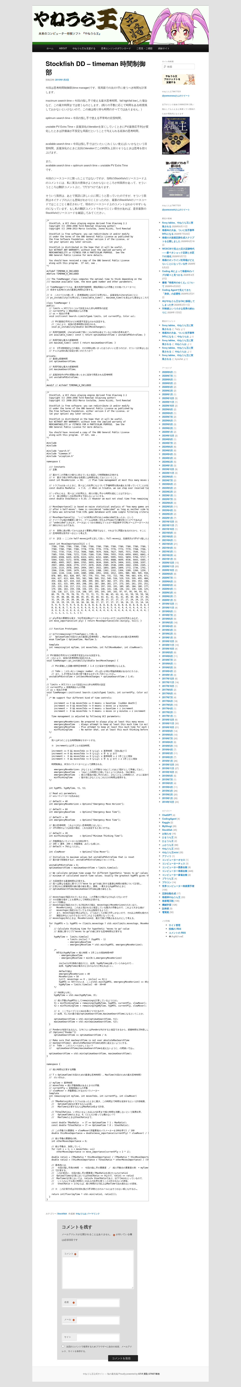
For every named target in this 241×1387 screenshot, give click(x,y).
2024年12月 (168, 435)
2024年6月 (167, 446)
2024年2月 (167, 461)
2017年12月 (168, 678)
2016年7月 (167, 738)
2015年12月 (168, 764)
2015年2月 (167, 794)
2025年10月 (168, 405)
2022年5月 (167, 506)
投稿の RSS (175, 928)
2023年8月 (167, 476)
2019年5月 (167, 622)
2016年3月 (167, 753)
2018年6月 (167, 663)
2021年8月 (167, 536)
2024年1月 (167, 465)
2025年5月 (167, 424)
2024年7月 (167, 443)
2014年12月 (168, 801)
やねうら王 (168, 848)
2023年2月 (167, 491)
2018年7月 (167, 659)
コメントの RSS (177, 932)
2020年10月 (168, 570)
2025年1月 (167, 431)
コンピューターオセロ (173, 859)
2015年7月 (167, 779)
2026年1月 (167, 394)
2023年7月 (167, 480)
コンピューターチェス (173, 863)
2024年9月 (167, 439)
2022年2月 (167, 514)
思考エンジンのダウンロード (116, 48)
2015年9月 (167, 775)
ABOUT (63, 48)
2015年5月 (167, 783)
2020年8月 (167, 573)
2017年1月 (167, 715)
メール (69, 1319)
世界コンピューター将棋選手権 (178, 886)
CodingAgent (169, 818)
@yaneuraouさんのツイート (176, 95)
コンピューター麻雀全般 (174, 874)
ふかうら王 (168, 845)
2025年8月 (167, 413)
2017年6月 (167, 701)
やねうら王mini (170, 852)
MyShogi (167, 826)
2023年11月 (168, 472)
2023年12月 (168, 469)
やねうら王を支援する (84, 48)
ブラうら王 (168, 878)
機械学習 (166, 904)
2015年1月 (167, 798)
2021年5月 (167, 543)
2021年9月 (167, 532)
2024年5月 (167, 450)
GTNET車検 (154, 1373)
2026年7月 (167, 375)
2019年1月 (167, 637)
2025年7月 (167, 416)
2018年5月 (167, 667)
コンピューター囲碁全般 (174, 867)
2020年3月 (167, 592)
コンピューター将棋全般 (174, 871)
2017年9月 (167, 689)
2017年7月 (167, 697)
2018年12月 (168, 641)
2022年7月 (167, 499)
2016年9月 (167, 731)
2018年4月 (167, 671)
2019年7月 (167, 615)
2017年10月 (168, 686)
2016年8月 (167, 734)
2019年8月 (167, 611)
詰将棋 (165, 908)
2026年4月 (167, 386)
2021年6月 (167, 540)
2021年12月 (168, 521)
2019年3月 (167, 629)
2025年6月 (167, 420)
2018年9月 (167, 652)
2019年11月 (168, 607)
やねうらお (81, 1213)
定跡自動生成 (169, 893)
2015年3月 (167, 790)
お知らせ (166, 833)
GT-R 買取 (143, 1373)
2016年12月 (168, 719)
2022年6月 (167, 502)
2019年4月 (167, 626)
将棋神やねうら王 (171, 897)
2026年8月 (167, 372)
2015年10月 (168, 772)
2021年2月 (167, 555)
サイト (67, 1337)
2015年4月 (167, 787)
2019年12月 (168, 603)
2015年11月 (168, 768)
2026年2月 (167, 390)
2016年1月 (167, 760)
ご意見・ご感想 (144, 48)
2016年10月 (168, 727)
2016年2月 (167, 757)
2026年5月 (167, 383)
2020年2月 (167, 596)
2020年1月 (167, 600)
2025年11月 (168, 402)
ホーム (50, 48)
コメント (70, 1253)
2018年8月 (167, 656)
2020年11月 (168, 566)
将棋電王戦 (168, 900)
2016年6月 (167, 742)
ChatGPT (167, 815)
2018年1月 (167, 674)
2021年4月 (167, 547)
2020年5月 (167, 585)
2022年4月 (167, 510)
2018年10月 (168, 648)
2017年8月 (167, 693)
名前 (69, 1302)
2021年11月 (168, 525)
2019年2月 (167, 633)
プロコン (166, 882)
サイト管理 (174, 925)
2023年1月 (167, 495)
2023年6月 (167, 484)
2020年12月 (168, 562)
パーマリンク (93, 1213)
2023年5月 (167, 488)
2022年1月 (167, 517)
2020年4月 (167, 588)
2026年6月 (167, 379)
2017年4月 (167, 708)
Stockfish (62, 1213)
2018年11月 (168, 645)
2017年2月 (167, 712)
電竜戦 (165, 912)
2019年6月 (167, 618)
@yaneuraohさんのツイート (176, 209)
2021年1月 (167, 558)
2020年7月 (167, 577)
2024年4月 (167, 454)
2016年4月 (167, 749)
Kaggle (166, 822)
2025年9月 (167, 409)
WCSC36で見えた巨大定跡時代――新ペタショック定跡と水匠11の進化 (178, 252)
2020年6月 (167, 581)
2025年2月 (167, 428)
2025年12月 (168, 398)
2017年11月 (168, 682)
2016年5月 (167, 745)
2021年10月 (168, 529)
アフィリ (166, 856)
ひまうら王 (168, 837)
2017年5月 (167, 704)
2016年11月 (168, 723)
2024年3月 (167, 458)
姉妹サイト (164, 48)
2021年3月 (167, 551)
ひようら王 (168, 841)
